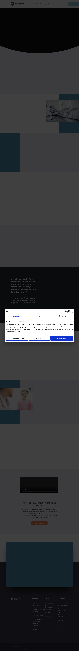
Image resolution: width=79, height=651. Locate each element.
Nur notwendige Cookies (17, 338)
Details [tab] (39, 316)
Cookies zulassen (62, 338)
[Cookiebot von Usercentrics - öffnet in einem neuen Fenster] (66, 311)
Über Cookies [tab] (62, 316)
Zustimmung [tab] (16, 316)
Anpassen (38, 338)
